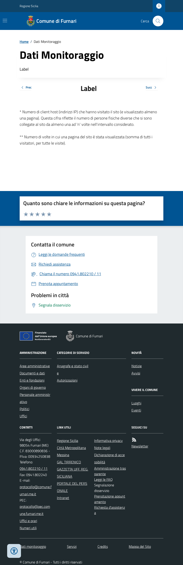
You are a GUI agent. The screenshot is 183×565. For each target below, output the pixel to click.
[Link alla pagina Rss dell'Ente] (134, 440)
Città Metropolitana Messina (71, 451)
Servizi (72, 546)
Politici (24, 409)
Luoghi (136, 403)
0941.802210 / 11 (34, 468)
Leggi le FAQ (103, 479)
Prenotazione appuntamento (109, 499)
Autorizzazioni (67, 380)
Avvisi (135, 373)
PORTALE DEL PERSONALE (72, 487)
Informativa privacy (108, 440)
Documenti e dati (32, 373)
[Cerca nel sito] (156, 21)
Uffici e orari (28, 520)
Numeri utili (28, 528)
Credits (103, 546)
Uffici (23, 416)
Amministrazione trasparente (110, 471)
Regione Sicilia (29, 6)
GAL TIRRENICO (69, 462)
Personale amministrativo (35, 398)
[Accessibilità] (14, 550)
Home (24, 41)
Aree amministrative (35, 366)
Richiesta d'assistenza (109, 510)
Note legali (102, 447)
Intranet (63, 497)
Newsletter (139, 446)
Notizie (136, 366)
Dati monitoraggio (33, 546)
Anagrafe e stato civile (72, 369)
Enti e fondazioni (32, 380)
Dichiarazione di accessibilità (109, 458)
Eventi (136, 410)
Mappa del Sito (140, 546)
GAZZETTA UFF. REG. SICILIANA (72, 472)
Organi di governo (33, 387)
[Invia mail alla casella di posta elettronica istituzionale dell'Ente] (36, 490)
